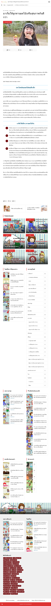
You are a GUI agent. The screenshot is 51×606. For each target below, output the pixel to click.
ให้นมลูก (14, 593)
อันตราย (7, 587)
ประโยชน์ (7, 573)
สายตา (13, 581)
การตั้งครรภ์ (8, 558)
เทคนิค (13, 589)
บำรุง (19, 571)
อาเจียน (14, 587)
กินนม (6, 560)
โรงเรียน (7, 593)
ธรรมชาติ (7, 569)
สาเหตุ (20, 581)
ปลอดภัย (15, 573)
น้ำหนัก (13, 571)
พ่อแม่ (6, 579)
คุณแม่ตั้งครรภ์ (8, 566)
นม (14, 569)
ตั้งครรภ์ (17, 566)
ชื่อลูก (30, 250)
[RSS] (2, 604)
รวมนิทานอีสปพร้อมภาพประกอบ (23, 600)
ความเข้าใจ (7, 564)
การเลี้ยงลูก (17, 558)
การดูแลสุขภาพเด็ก (7, 22)
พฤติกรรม (7, 577)
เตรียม (6, 589)
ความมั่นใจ (7, 562)
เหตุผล (13, 591)
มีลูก (12, 579)
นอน (6, 571)
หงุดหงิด (14, 583)
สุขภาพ (7, 583)
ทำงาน (13, 568)
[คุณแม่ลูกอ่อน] (4, 2)
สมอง (18, 579)
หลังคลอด (7, 585)
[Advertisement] (25, 62)
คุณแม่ (15, 564)
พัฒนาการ (15, 577)
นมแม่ (30, 219)
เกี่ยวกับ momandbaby (10, 600)
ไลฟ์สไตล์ (7, 219)
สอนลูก (6, 581)
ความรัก (16, 562)
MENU (49, 1)
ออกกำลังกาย (16, 585)
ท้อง (19, 568)
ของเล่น (13, 560)
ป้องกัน (6, 575)
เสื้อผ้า (6, 591)
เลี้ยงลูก (20, 589)
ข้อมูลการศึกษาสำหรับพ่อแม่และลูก (38, 600)
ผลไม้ (13, 575)
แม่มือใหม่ (20, 591)
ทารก (6, 568)
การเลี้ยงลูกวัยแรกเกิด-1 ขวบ (9, 250)
